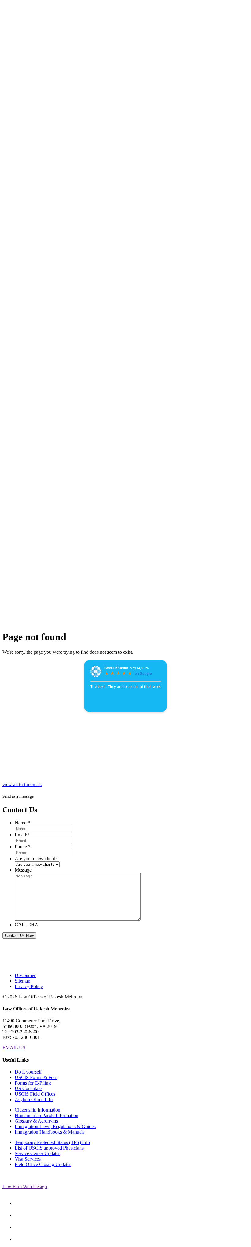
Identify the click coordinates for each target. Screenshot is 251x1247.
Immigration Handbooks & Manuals (49, 1132)
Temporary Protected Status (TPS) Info (52, 1142)
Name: (22, 822)
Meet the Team (32, 115)
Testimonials (27, 198)
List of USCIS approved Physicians (49, 1147)
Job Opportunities (28, 206)
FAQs (20, 192)
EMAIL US (13, 1047)
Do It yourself (28, 1071)
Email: (22, 834)
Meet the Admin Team (33, 135)
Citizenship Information (37, 1109)
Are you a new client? (36, 858)
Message (23, 870)
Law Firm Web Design (24, 1186)
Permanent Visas (37, 162)
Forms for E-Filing (33, 1082)
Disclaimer (25, 975)
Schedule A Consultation (14, 261)
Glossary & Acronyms (36, 1120)
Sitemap (22, 980)
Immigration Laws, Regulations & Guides (55, 1126)
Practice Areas (22, 151)
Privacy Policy (29, 986)
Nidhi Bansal (33, 101)
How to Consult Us (34, 239)
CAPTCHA (26, 924)
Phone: (23, 846)
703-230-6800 (16, 13)
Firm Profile (21, 79)
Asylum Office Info (34, 1099)
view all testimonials (22, 784)
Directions (25, 214)
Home (21, 71)
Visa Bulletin (22, 184)
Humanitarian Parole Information (46, 1115)
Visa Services (28, 1158)
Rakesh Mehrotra (36, 90)
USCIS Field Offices (35, 1094)
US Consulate (28, 1088)
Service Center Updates (37, 1153)
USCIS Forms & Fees (36, 1077)
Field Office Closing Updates (43, 1164)
